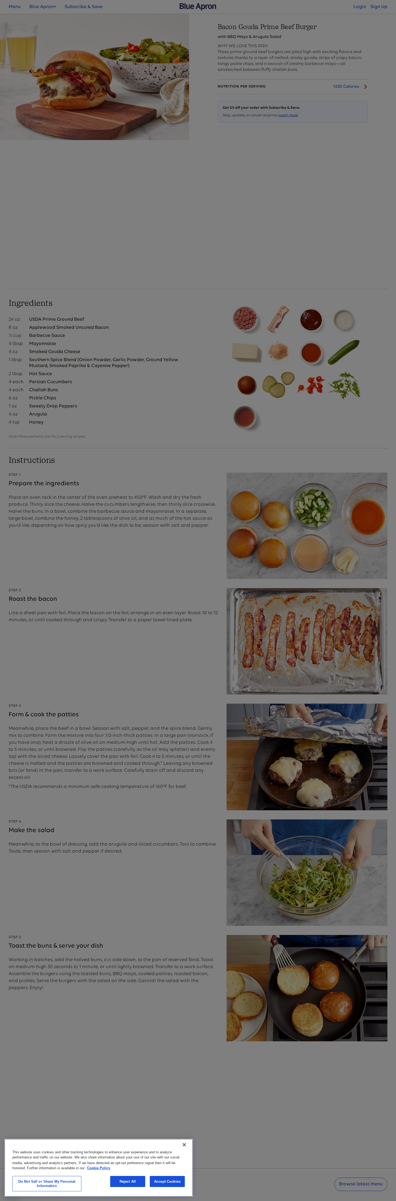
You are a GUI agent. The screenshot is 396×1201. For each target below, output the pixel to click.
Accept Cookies (167, 1181)
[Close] (184, 1145)
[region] (98, 1168)
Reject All (128, 1181)
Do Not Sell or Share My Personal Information (46, 1183)
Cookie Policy (98, 1168)
